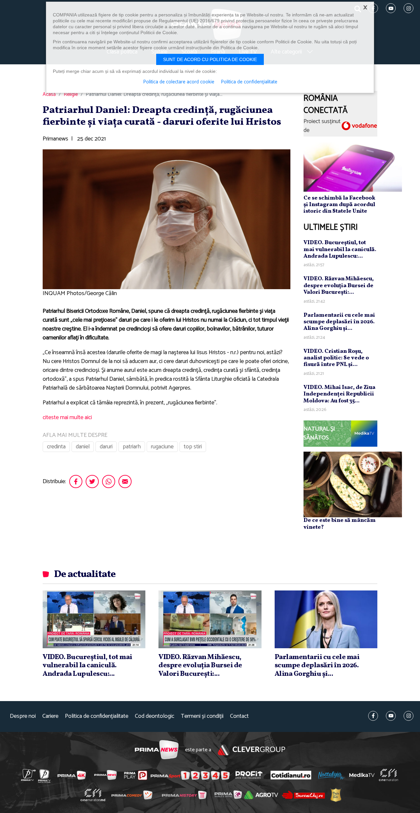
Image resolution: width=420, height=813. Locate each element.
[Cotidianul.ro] (290, 775)
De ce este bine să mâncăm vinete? (340, 524)
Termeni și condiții (202, 716)
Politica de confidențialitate (96, 716)
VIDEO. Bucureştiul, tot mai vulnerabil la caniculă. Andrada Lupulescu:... (340, 249)
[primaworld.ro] (228, 794)
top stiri (193, 447)
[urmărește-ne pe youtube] (391, 716)
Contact (239, 716)
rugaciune (162, 447)
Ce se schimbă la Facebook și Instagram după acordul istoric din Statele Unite (339, 204)
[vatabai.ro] (336, 795)
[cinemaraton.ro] (388, 775)
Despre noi (23, 716)
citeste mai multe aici (67, 417)
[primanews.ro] (105, 775)
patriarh (132, 447)
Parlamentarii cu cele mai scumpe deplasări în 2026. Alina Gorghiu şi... (339, 321)
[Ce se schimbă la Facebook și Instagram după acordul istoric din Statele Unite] (353, 167)
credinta (56, 447)
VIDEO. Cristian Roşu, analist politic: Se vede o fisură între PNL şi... (336, 358)
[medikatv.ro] (362, 775)
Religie (71, 94)
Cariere (50, 716)
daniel (83, 447)
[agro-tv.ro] (261, 795)
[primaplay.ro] (135, 775)
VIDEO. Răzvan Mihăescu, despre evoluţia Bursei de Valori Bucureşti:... (339, 285)
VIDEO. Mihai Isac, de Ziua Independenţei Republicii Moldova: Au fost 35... (339, 394)
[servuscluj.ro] (303, 795)
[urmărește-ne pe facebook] (373, 716)
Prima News (156, 750)
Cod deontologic (154, 716)
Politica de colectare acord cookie (178, 82)
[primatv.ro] (28, 775)
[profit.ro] (249, 775)
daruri (106, 447)
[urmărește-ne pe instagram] (408, 716)
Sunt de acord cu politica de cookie (210, 59)
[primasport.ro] (190, 775)
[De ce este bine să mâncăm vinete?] (353, 484)
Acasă (49, 94)
